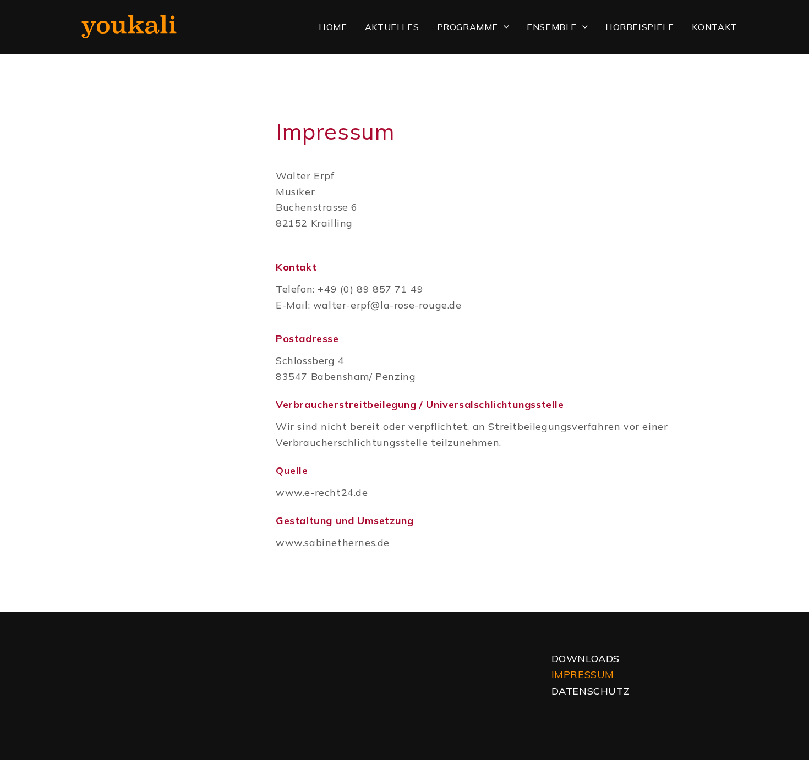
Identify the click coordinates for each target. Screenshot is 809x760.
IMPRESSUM (582, 674)
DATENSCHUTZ (590, 691)
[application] (503, 27)
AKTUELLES (392, 26)
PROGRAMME (467, 26)
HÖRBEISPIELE (639, 26)
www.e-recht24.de (322, 492)
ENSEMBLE (552, 26)
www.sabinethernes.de (333, 542)
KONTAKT (714, 26)
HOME (333, 26)
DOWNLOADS (585, 658)
